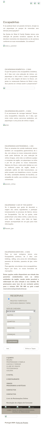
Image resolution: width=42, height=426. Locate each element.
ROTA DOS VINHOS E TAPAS (20, 303)
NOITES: (10, 315)
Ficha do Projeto (22, 423)
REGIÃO (9, 360)
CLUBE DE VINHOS (13, 366)
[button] (30, 317)
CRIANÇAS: (11, 334)
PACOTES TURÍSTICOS (18, 301)
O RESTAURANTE (12, 379)
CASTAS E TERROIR (13, 364)
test (7, 348)
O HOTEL (9, 375)
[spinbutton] (19, 318)
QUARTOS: (11, 321)
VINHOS (9, 383)
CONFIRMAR (12, 341)
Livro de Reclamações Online (17, 398)
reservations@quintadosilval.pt (14, 289)
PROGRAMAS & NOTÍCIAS (16, 385)
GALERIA (9, 370)
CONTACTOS (11, 390)
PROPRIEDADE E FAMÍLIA (15, 362)
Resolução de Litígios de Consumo (19, 403)
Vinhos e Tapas (30, 348)
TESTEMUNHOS (12, 368)
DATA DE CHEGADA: (13, 308)
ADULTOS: (11, 328)
